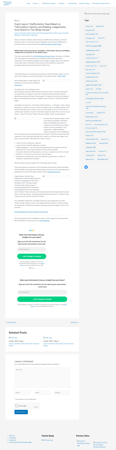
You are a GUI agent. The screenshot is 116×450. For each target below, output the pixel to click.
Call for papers (92, 34)
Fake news (90, 69)
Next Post (75, 322)
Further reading (84, 3)
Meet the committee (94, 120)
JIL (88, 102)
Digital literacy (93, 62)
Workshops (102, 159)
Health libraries (92, 77)
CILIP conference (92, 41)
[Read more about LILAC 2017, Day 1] (13, 337)
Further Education (93, 73)
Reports (104, 139)
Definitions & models (49, 3)
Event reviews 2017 (33, 33)
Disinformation (91, 66)
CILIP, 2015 (61, 76)
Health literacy (91, 81)
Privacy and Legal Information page (20, 442)
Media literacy (92, 117)
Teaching (61, 3)
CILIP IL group (57, 33)
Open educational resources (95, 131)
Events (103, 66)
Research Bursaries (54, 172)
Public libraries (92, 139)
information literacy (95, 98)
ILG (98, 89)
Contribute (12, 438)
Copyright (90, 54)
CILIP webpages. (44, 220)
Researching (73, 3)
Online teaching (91, 128)
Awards (100, 26)
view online (18, 85)
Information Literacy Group (100, 3)
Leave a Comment (20, 33)
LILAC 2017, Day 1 (16, 341)
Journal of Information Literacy (96, 107)
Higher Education (93, 85)
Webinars (90, 159)
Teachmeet (33, 35)
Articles (89, 26)
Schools (104, 143)
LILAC (101, 113)
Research (17, 35)
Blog (28, 3)
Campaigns (90, 38)
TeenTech (102, 151)
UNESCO (101, 155)
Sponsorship (25, 35)
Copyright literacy (92, 58)
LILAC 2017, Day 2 (51, 341)
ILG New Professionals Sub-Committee (97, 93)
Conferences (92, 50)
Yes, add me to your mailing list (26, 399)
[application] (39, 3)
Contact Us (12, 440)
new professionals (100, 124)
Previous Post (11, 322)
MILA (88, 124)
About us (12, 435)
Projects (65, 33)
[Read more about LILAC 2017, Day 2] (47, 337)
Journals (89, 112)
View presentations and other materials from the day (31, 212)
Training (90, 155)
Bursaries (90, 30)
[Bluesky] (86, 167)
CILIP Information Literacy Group (51, 44)
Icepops (89, 89)
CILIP (101, 38)
